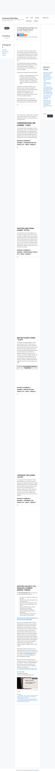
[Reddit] (24, 35)
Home (27, 17)
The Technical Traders (32, 36)
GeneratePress (36, 770)
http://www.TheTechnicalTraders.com (28, 668)
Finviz (29, 98)
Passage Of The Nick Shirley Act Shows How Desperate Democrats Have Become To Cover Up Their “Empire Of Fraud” (48, 76)
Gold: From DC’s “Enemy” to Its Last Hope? (47, 84)
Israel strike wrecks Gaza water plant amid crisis (47, 97)
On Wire (19, 694)
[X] (18, 35)
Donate (6, 28)
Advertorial (4, 49)
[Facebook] (20, 35)
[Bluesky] (22, 35)
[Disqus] (27, 722)
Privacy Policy (29, 20)
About (32, 17)
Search (44, 113)
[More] (26, 35)
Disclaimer (36, 20)
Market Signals (5, 51)
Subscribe (37, 17)
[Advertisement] (27, 7)
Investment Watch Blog (10, 18)
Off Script (4, 53)
